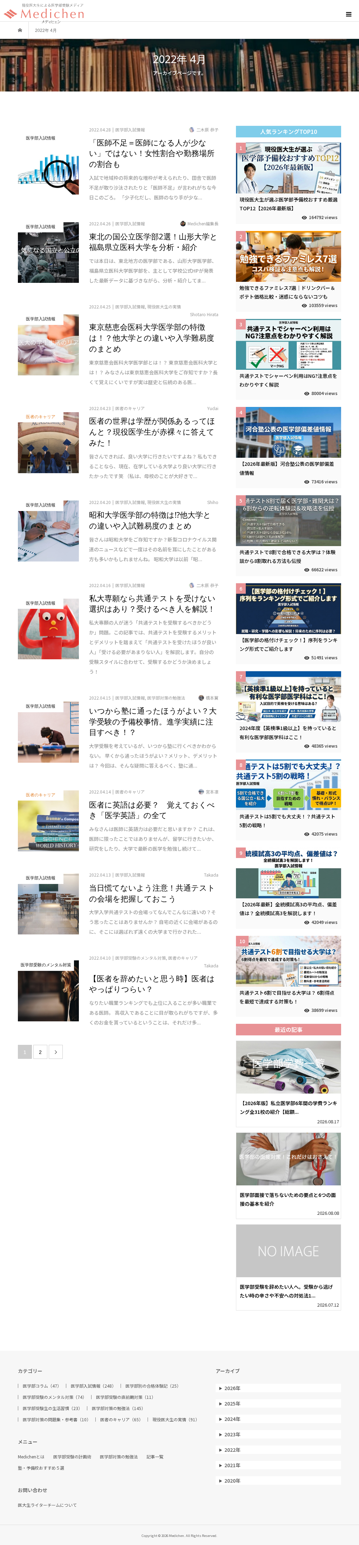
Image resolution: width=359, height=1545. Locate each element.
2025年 (232, 1403)
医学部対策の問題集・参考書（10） (57, 1419)
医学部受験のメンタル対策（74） (55, 1397)
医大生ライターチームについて (47, 1505)
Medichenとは (31, 1457)
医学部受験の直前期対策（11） (126, 1397)
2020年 (232, 1480)
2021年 (232, 1465)
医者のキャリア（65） (121, 1419)
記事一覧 (155, 1457)
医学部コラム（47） (42, 1386)
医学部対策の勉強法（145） (118, 1408)
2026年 (232, 1387)
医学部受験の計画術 (72, 1457)
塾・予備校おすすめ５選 (41, 1468)
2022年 (232, 1449)
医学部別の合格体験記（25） (153, 1386)
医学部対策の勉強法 (119, 1457)
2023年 (232, 1434)
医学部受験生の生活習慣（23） (52, 1408)
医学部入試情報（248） (93, 1386)
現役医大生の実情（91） (176, 1419)
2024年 (232, 1418)
